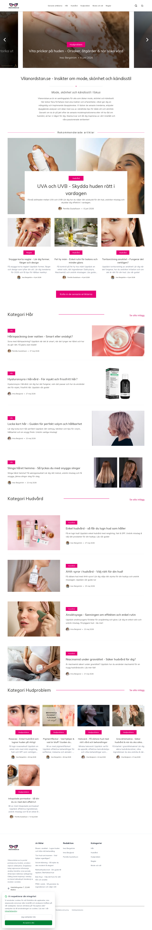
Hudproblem (85, 6)
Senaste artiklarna (55, 6)
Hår (66, 6)
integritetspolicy (11, 911)
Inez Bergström (69, 848)
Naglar (108, 6)
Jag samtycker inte (28, 917)
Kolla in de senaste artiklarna (76, 294)
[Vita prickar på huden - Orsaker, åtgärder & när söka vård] (76, 39)
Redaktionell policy (62, 910)
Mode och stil (98, 6)
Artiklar (39, 843)
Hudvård (74, 6)
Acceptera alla (28, 923)
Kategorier (96, 843)
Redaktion (68, 843)
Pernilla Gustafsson (70, 857)
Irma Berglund (68, 853)
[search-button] (136, 5)
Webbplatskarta (77, 910)
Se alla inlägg (137, 315)
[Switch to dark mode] (142, 6)
